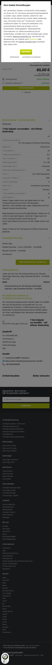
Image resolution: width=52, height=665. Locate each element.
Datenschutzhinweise (31, 57)
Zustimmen (26, 52)
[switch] (5, 661)
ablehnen (33, 39)
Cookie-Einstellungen (27, 42)
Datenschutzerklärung (22, 36)
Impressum (14, 57)
